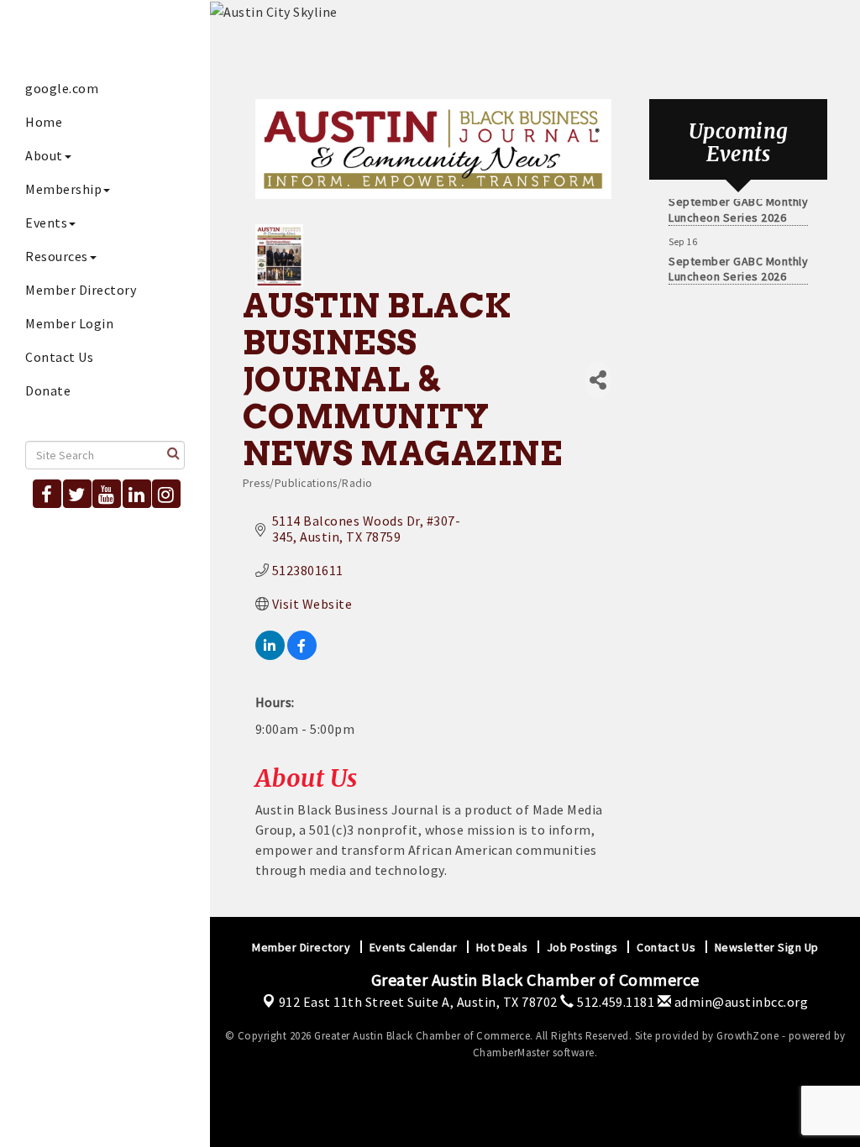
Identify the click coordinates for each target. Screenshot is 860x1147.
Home (43, 121)
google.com (61, 88)
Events (46, 222)
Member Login (69, 323)
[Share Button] (598, 380)
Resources (56, 256)
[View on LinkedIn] (270, 655)
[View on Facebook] (302, 655)
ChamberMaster (511, 1052)
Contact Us (59, 356)
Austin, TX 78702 (418, 1001)
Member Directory (80, 289)
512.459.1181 (614, 1001)
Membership (63, 189)
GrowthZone (747, 1036)
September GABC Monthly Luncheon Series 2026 (738, 204)
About (44, 155)
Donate (48, 390)
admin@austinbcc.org (739, 1001)
